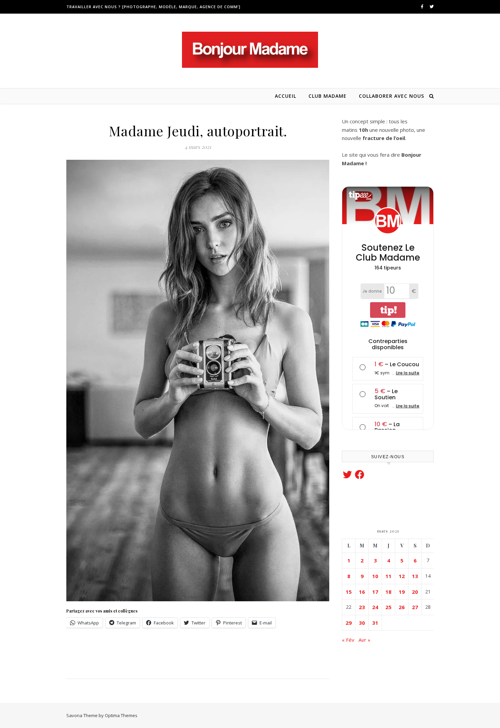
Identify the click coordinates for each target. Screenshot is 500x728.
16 (362, 591)
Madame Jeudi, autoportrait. (198, 131)
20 (415, 591)
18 (388, 591)
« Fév (348, 639)
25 (388, 607)
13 (415, 576)
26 (402, 607)
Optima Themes (121, 715)
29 (349, 622)
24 (375, 607)
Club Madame (328, 96)
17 (375, 591)
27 (415, 607)
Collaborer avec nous (391, 96)
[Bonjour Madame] (250, 50)
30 (362, 622)
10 (375, 576)
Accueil (285, 96)
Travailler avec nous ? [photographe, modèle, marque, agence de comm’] (153, 6)
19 (402, 591)
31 (375, 622)
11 (388, 576)
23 (362, 607)
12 (402, 576)
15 (349, 591)
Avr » (364, 639)
